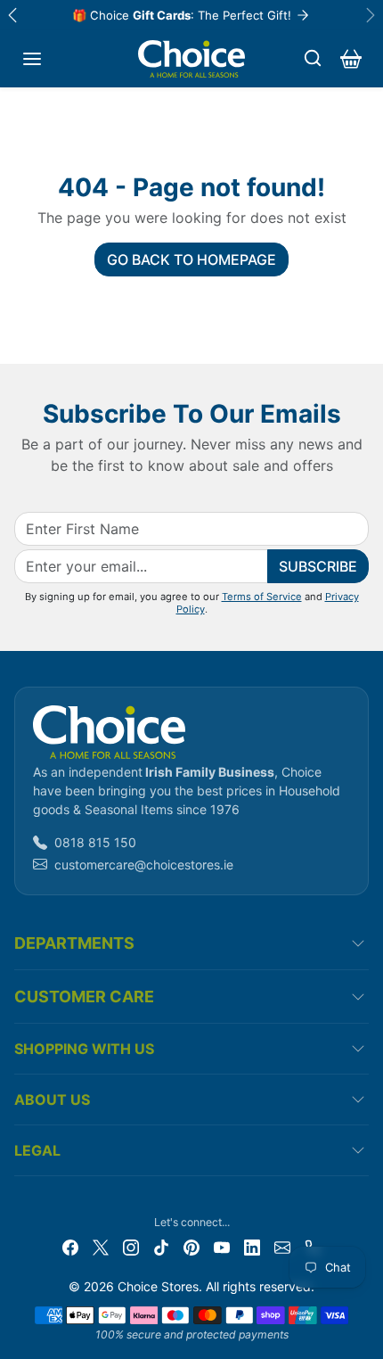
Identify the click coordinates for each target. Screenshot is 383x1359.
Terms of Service (262, 596)
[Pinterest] (191, 1245)
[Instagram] (131, 1245)
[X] (101, 1245)
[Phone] (312, 1245)
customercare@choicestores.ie (143, 864)
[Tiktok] (161, 1245)
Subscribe (318, 566)
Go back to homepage (191, 259)
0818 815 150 (95, 842)
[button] (32, 58)
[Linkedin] (252, 1245)
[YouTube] (222, 1245)
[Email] (282, 1245)
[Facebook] (70, 1245)
